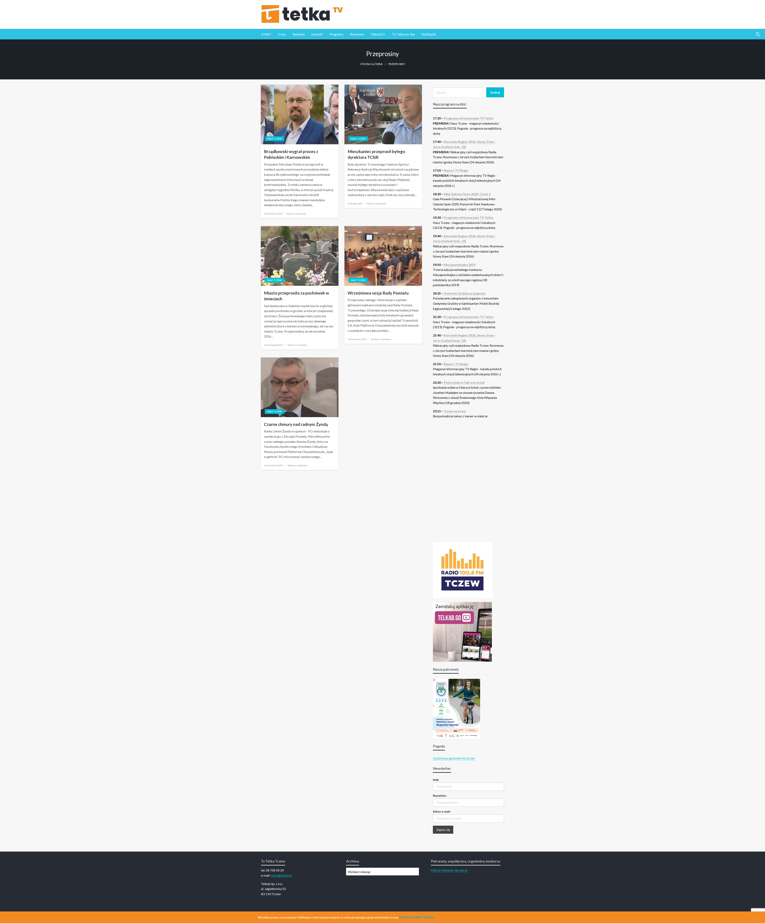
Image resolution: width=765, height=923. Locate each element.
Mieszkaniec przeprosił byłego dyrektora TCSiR (376, 154)
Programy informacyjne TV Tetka (468, 118)
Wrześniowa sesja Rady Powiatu (378, 292)
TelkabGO (378, 34)
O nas (282, 34)
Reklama (299, 34)
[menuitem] (266, 34)
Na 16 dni (468, 758)
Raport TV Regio (456, 170)
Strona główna (371, 64)
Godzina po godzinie (447, 758)
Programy (336, 34)
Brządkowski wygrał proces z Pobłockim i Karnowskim (291, 154)
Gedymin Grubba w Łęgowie (464, 293)
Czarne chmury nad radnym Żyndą (296, 424)
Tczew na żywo (455, 411)
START (266, 34)
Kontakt (317, 34)
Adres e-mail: (442, 811)
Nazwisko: (440, 795)
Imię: (436, 779)
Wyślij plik (429, 34)
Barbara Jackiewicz (381, 339)
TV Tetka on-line (403, 34)
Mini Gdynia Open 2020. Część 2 (467, 194)
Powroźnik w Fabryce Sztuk (464, 382)
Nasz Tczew (274, 138)
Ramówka (357, 34)
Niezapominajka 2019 (460, 264)
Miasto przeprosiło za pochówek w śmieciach (296, 295)
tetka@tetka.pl (281, 875)
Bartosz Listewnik (296, 213)
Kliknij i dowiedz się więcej (449, 870)
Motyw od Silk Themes (416, 917)
